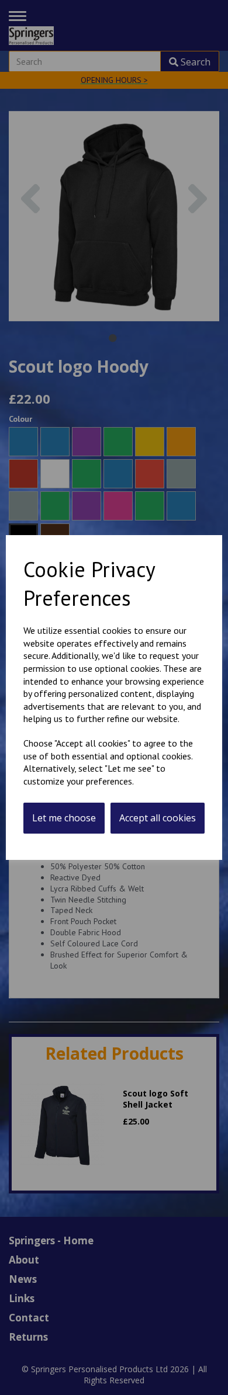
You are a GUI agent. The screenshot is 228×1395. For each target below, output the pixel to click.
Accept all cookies (157, 817)
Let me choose (64, 817)
